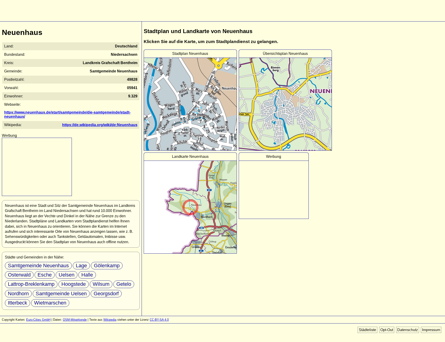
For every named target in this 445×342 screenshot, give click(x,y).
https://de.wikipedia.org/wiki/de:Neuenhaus (99, 125)
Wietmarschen (50, 303)
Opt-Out (386, 330)
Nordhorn (18, 293)
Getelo (123, 284)
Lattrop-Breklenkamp (31, 284)
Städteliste (367, 330)
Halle (87, 275)
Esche (45, 275)
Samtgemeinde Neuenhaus (38, 265)
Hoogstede (73, 284)
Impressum (431, 330)
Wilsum (101, 284)
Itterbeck (17, 303)
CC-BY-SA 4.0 (159, 319)
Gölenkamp (107, 265)
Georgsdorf (106, 293)
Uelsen (66, 275)
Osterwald (19, 275)
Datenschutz (407, 330)
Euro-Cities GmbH (38, 319)
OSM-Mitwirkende (75, 319)
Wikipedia (109, 319)
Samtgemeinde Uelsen (61, 293)
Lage (81, 265)
